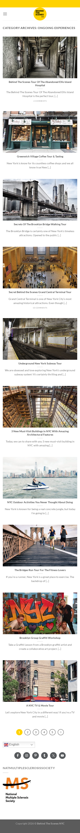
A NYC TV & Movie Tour (40, 705)
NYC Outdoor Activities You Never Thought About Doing (40, 502)
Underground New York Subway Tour (40, 363)
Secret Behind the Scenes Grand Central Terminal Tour (40, 292)
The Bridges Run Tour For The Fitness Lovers (40, 570)
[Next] (61, 732)
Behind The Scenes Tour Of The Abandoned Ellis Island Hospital (40, 83)
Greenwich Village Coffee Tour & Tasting (40, 156)
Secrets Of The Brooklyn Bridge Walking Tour (40, 224)
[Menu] (5, 13)
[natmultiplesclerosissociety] (17, 789)
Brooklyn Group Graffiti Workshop (40, 637)
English (13, 744)
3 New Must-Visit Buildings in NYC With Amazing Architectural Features (40, 433)
